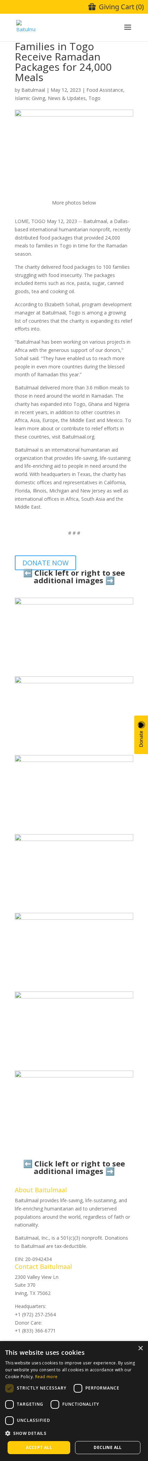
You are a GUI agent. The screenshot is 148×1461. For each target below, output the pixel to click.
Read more (46, 1377)
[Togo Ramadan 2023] (74, 672)
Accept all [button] (39, 1447)
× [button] (140, 1348)
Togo (94, 98)
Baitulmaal (33, 90)
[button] (74, 1433)
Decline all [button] (107, 1447)
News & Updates (67, 98)
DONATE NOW (45, 562)
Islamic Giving (30, 98)
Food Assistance (104, 90)
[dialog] (74, 1401)
